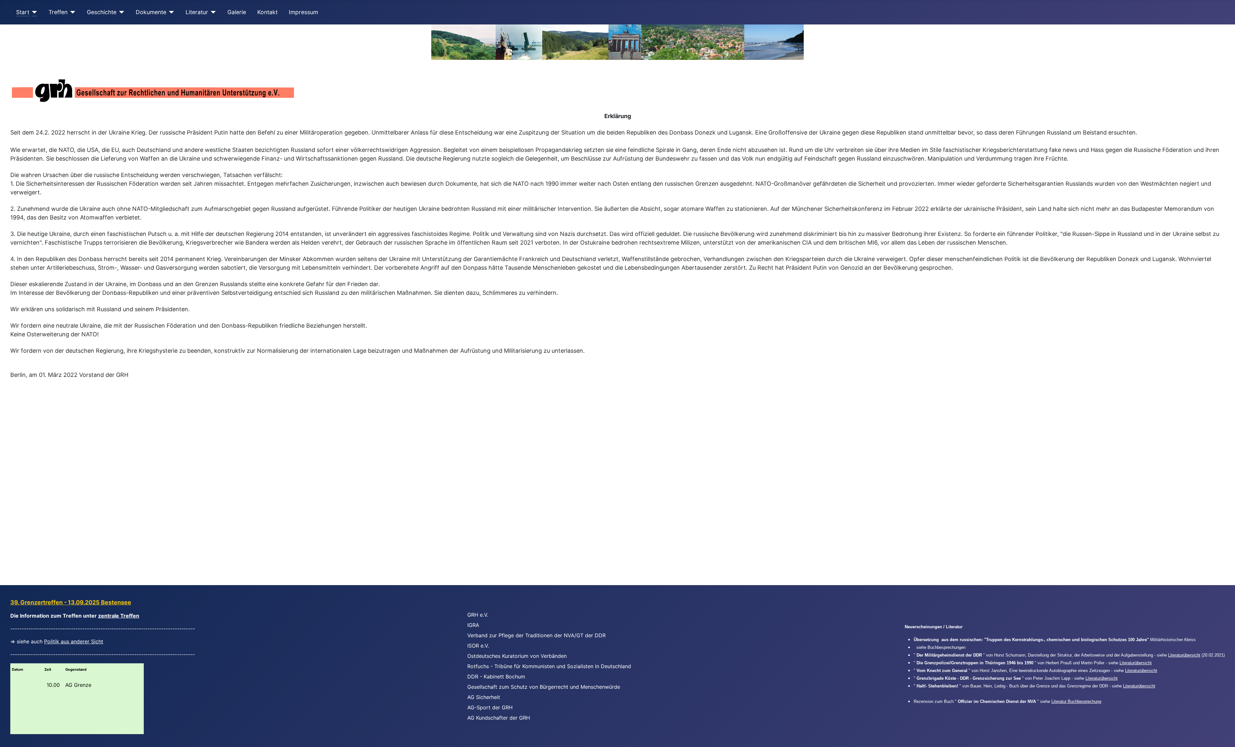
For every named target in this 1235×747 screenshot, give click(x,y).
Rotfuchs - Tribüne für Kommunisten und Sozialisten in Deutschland (549, 666)
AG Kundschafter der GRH (498, 717)
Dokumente (151, 12)
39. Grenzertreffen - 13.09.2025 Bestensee (70, 602)
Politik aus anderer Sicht (73, 641)
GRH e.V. (477, 615)
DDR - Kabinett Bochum (496, 676)
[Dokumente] (170, 12)
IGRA (473, 625)
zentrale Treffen (118, 615)
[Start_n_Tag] (617, 42)
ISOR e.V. (478, 645)
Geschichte (101, 12)
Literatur (197, 12)
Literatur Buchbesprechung (1076, 701)
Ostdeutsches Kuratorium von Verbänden (517, 656)
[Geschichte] (120, 12)
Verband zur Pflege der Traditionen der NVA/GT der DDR (536, 635)
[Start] (33, 12)
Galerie (236, 12)
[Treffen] (72, 12)
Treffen (58, 12)
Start (22, 12)
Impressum (303, 12)
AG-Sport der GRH (490, 707)
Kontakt (267, 12)
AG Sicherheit (483, 697)
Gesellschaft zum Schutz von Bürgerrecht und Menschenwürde (543, 687)
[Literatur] (212, 12)
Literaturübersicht (1184, 655)
